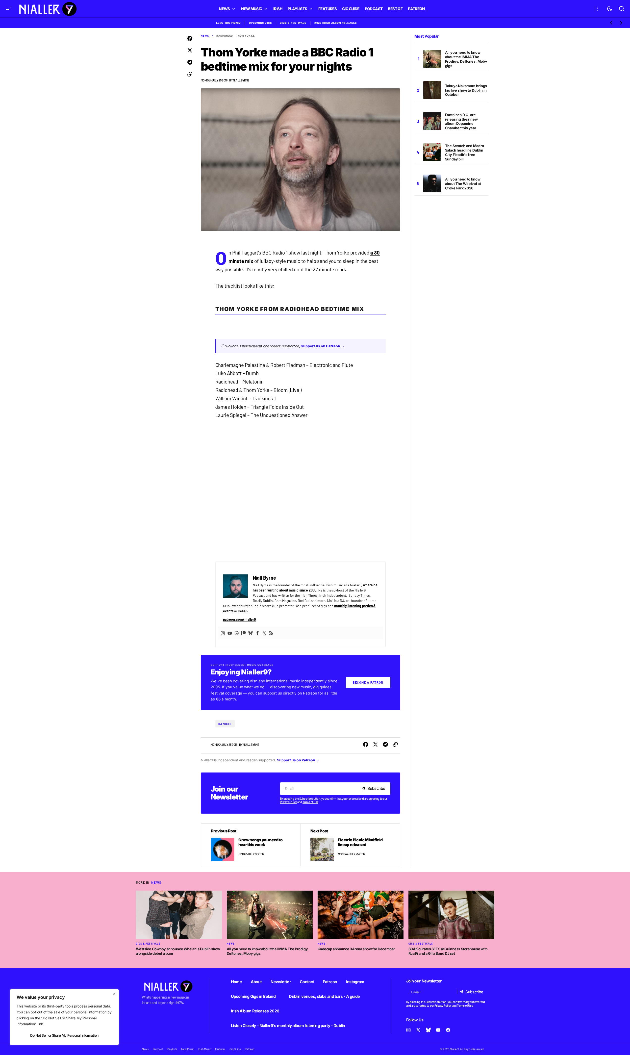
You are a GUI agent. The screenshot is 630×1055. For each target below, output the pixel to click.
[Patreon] (243, 632)
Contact (307, 981)
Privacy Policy (288, 802)
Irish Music (204, 1049)
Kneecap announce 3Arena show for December (356, 949)
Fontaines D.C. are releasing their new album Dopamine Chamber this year (461, 121)
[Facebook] (257, 632)
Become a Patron (368, 682)
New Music (187, 1049)
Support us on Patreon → (323, 345)
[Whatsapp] (236, 632)
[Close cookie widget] (114, 994)
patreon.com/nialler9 (239, 619)
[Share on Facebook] (190, 39)
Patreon (330, 981)
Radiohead (224, 35)
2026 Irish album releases (335, 22)
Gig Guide (235, 1049)
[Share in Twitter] (190, 50)
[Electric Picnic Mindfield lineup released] (350, 845)
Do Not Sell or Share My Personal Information (64, 1035)
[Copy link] (190, 74)
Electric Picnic (228, 22)
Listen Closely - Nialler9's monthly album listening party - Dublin (288, 1025)
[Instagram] (223, 632)
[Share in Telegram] (190, 62)
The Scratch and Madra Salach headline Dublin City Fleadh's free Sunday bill (464, 152)
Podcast (158, 1049)
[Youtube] (229, 632)
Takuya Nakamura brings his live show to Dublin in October (466, 90)
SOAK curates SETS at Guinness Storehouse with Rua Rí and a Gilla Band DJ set (448, 951)
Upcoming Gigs (260, 22)
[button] (8, 9)
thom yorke (245, 35)
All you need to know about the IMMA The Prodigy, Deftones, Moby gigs (466, 59)
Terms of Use (310, 802)
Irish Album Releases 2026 (255, 1010)
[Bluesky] (250, 632)
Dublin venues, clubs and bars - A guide (324, 996)
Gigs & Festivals (293, 22)
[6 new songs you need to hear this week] (251, 845)
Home (236, 981)
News (205, 35)
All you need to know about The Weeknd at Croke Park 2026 (463, 183)
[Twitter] (264, 632)
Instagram (355, 981)
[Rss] (271, 632)
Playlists (172, 1049)
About (256, 981)
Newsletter (281, 981)
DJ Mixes (225, 723)
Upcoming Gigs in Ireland (253, 996)
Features (220, 1049)
